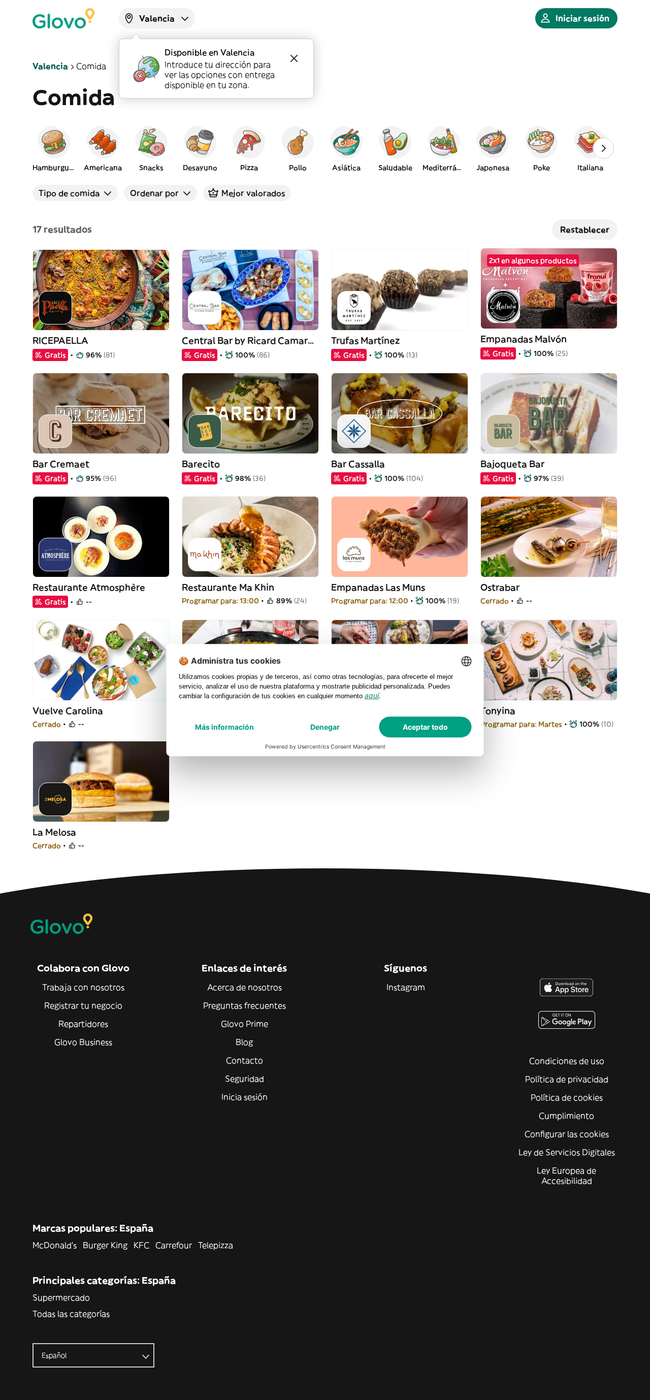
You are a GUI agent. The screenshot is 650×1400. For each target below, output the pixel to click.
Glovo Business (83, 1042)
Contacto (244, 1060)
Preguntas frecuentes (244, 1005)
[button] (53, 148)
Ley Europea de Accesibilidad (566, 1175)
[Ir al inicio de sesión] (63, 18)
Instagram (405, 987)
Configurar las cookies (567, 1134)
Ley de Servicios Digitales (566, 1152)
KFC (141, 1245)
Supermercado (61, 1297)
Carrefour (173, 1245)
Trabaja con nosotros (83, 987)
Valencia (50, 66)
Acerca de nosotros (244, 987)
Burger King (105, 1245)
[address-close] (294, 58)
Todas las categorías (71, 1314)
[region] (325, 148)
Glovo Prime (244, 1024)
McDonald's (54, 1245)
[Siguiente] (603, 148)
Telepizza (215, 1245)
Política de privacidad (566, 1079)
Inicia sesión (244, 1097)
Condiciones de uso (566, 1061)
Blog (244, 1042)
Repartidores (83, 1024)
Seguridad (244, 1078)
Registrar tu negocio (83, 1005)
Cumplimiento (566, 1116)
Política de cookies (567, 1097)
